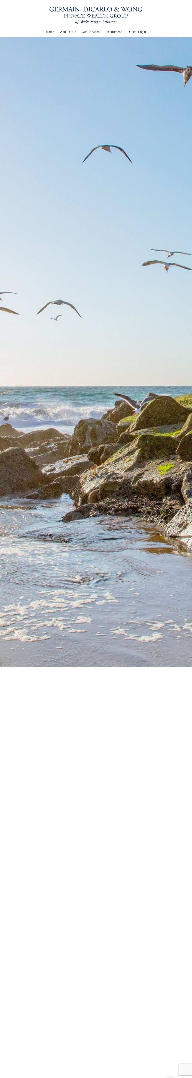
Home (50, 32)
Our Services (91, 32)
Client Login (137, 32)
